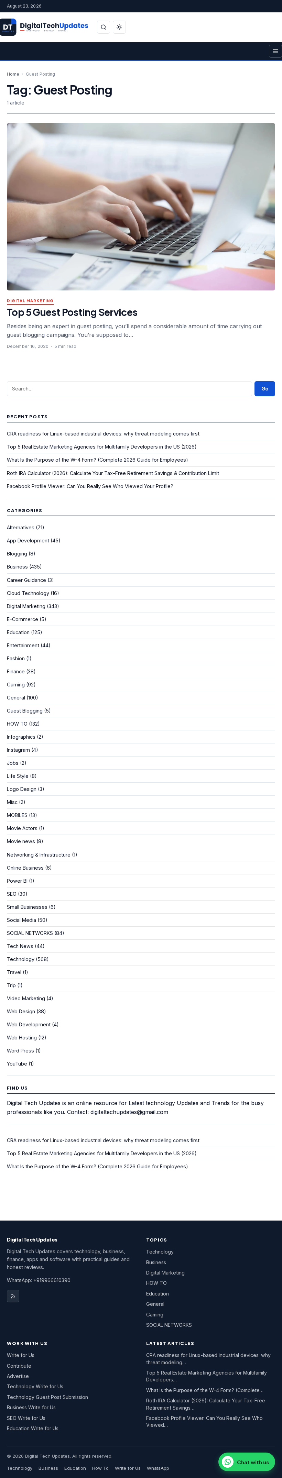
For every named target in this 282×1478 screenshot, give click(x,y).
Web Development (29, 1024)
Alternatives (20, 527)
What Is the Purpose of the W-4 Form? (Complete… (204, 1390)
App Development (28, 540)
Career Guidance (26, 580)
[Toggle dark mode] (119, 27)
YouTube (17, 1064)
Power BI (17, 881)
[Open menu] (275, 51)
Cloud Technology (28, 593)
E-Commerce (22, 619)
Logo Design (21, 789)
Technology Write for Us (35, 1386)
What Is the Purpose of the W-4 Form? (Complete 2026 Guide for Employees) (97, 460)
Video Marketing (26, 998)
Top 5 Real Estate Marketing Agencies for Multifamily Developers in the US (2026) (102, 447)
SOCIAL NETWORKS (30, 933)
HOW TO (17, 724)
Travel (14, 972)
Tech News (20, 946)
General (16, 698)
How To (100, 1468)
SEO (12, 894)
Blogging (17, 553)
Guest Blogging (25, 711)
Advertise (18, 1376)
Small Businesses (27, 907)
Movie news (21, 841)
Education (18, 632)
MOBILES (17, 815)
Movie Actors (22, 828)
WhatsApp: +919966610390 (38, 1280)
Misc (12, 802)
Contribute (19, 1366)
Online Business (25, 868)
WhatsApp (158, 1468)
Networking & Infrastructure (38, 855)
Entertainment (23, 645)
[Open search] (103, 27)
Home (13, 74)
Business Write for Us (31, 1407)
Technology (20, 959)
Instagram (18, 750)
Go (264, 388)
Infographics (21, 737)
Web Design (21, 1011)
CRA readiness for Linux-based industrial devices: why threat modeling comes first (103, 434)
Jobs (13, 763)
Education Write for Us (32, 1428)
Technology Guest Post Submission (47, 1397)
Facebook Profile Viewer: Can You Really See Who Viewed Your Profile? (90, 486)
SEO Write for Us (26, 1418)
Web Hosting (22, 1037)
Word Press (20, 1051)
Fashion (16, 658)
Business (17, 567)
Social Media (21, 920)
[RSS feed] (13, 1296)
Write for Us (20, 1355)
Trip (11, 985)
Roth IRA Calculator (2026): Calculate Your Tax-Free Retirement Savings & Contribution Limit (113, 473)
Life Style (18, 776)
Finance (16, 671)
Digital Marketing (30, 301)
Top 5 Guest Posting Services (72, 312)
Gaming (16, 684)
